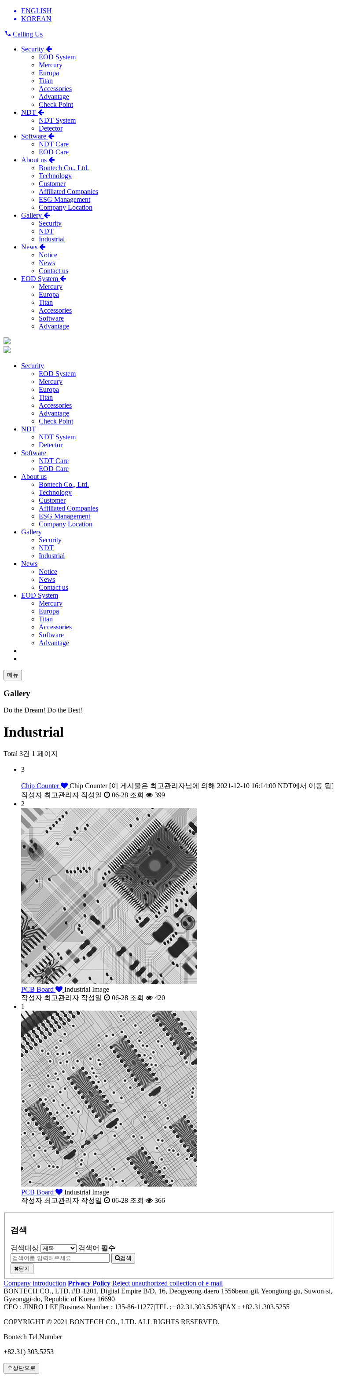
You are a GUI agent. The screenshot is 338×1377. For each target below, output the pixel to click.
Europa (49, 73)
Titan (46, 80)
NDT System (57, 120)
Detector (50, 128)
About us (34, 160)
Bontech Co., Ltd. (64, 168)
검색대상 (25, 1248)
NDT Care (54, 144)
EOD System (57, 57)
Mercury (50, 65)
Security (33, 49)
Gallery (32, 215)
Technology (55, 175)
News (30, 247)
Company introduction (35, 1283)
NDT (29, 112)
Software (34, 136)
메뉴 (12, 675)
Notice (48, 255)
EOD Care (54, 152)
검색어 (96, 1248)
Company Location (65, 207)
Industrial (52, 239)
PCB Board (38, 989)
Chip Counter (41, 785)
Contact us (53, 270)
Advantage (54, 96)
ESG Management (64, 199)
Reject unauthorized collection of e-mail (167, 1283)
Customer (52, 183)
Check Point (56, 104)
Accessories (55, 88)
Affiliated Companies (68, 191)
